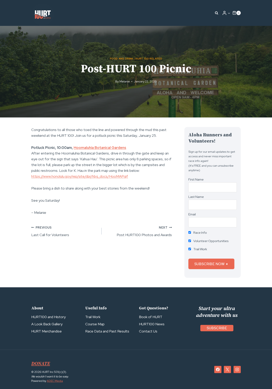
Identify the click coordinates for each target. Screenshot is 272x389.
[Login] (226, 13)
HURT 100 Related (148, 58)
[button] (228, 13)
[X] (227, 369)
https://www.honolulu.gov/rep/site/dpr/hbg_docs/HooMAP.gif (79, 176)
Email (192, 214)
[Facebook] (217, 369)
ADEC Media (55, 381)
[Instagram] (237, 369)
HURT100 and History (48, 317)
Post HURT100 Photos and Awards (144, 231)
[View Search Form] (216, 13)
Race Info (200, 233)
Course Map (95, 324)
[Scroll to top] (261, 377)
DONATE (40, 364)
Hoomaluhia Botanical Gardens (100, 147)
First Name (196, 179)
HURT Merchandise (46, 331)
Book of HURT (150, 317)
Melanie (124, 81)
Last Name (196, 197)
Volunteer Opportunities (211, 241)
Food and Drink (121, 58)
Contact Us (148, 331)
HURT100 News (151, 324)
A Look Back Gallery (47, 324)
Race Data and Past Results (107, 331)
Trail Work (200, 249)
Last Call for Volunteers (50, 231)
